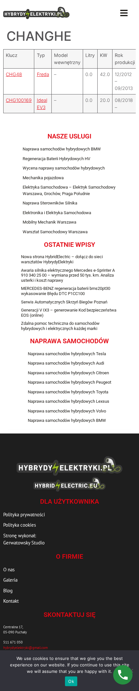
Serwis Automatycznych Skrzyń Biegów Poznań (64, 302)
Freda (43, 74)
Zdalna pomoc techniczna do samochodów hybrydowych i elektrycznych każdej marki (60, 326)
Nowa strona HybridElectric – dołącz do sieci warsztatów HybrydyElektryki (62, 259)
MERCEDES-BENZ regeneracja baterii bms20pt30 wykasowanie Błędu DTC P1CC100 (65, 291)
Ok (71, 681)
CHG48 (14, 74)
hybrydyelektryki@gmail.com (25, 647)
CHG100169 (19, 100)
